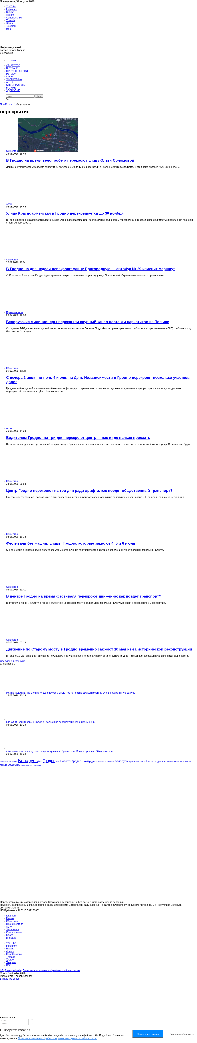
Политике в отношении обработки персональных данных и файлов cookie (57, 1038)
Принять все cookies (148, 1034)
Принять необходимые (182, 1034)
